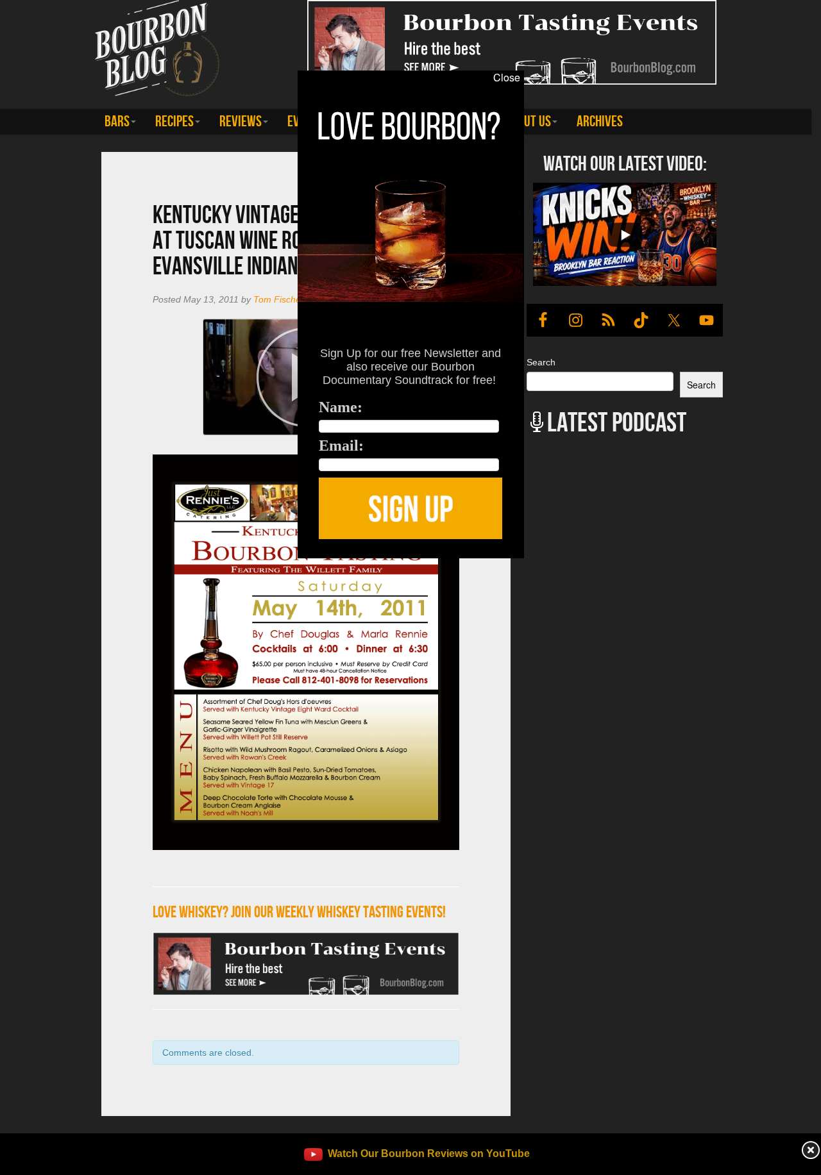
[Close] (169, 565)
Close (506, 78)
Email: (341, 445)
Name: (340, 407)
